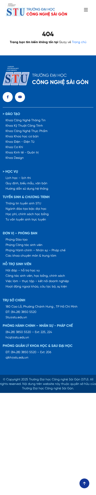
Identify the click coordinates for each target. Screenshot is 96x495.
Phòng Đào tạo (16, 239)
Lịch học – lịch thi (18, 178)
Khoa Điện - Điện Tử (20, 142)
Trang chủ (79, 42)
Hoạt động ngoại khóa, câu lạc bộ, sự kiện (36, 286)
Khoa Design (15, 158)
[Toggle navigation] (86, 10)
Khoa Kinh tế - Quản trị (22, 152)
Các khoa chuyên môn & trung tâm (31, 256)
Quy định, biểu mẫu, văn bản (26, 183)
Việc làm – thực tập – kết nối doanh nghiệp (37, 281)
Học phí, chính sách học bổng (27, 214)
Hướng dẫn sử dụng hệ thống (27, 189)
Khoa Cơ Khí (14, 147)
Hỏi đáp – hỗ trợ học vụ (23, 270)
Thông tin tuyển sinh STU (23, 203)
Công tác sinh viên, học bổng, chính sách (35, 276)
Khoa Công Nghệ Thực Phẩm (27, 131)
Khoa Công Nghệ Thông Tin (26, 120)
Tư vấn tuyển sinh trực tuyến (26, 219)
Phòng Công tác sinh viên (24, 245)
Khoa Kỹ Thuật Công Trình (24, 126)
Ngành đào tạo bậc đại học (26, 209)
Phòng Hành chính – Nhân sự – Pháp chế (35, 250)
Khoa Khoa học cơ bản (22, 136)
